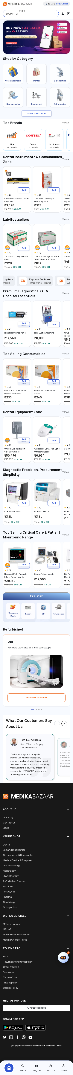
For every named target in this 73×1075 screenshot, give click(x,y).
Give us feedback (36, 1007)
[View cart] (68, 13)
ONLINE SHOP (11, 836)
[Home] (9, 1068)
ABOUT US (9, 809)
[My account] (62, 13)
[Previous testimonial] (57, 723)
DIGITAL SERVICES (14, 915)
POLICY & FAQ (11, 948)
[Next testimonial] (64, 723)
